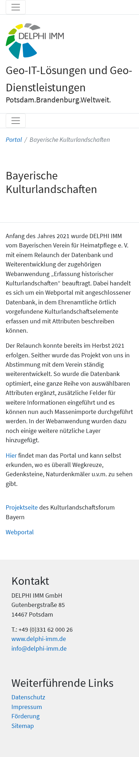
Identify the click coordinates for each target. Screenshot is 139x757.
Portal (14, 140)
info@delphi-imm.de (39, 648)
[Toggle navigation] (16, 7)
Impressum (26, 707)
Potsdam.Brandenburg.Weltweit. (58, 100)
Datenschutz (28, 697)
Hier (11, 455)
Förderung (25, 716)
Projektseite (22, 507)
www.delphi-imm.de (38, 639)
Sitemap (22, 726)
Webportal (20, 532)
